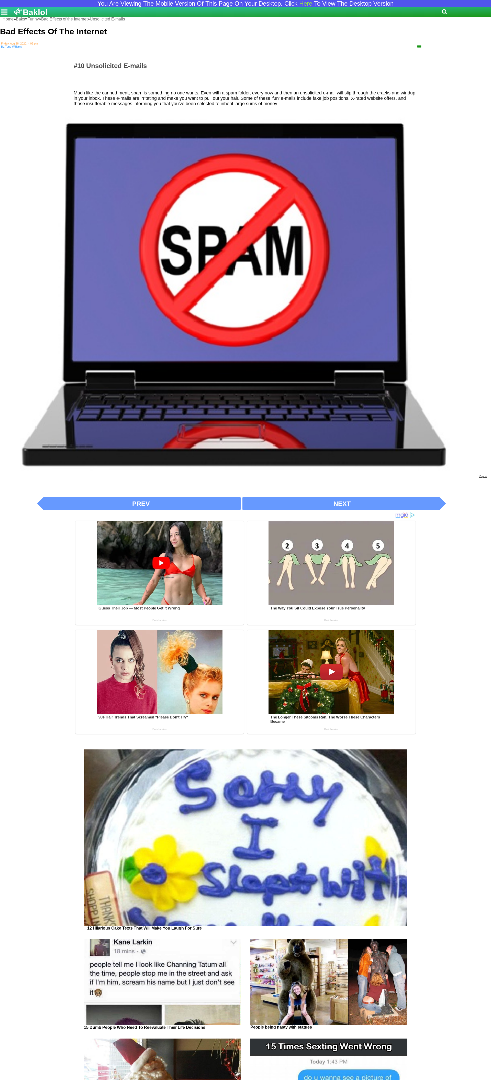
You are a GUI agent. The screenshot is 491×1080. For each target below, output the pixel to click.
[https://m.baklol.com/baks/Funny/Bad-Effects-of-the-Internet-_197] (419, 46)
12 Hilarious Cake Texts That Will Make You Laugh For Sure (144, 928)
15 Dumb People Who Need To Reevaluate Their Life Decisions (144, 1027)
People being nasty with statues (281, 1027)
